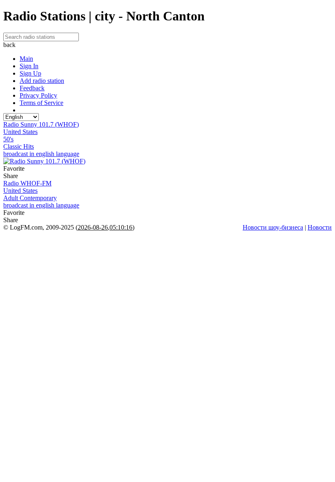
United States (20, 131)
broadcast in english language (41, 153)
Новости (320, 227)
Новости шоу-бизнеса (273, 227)
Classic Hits (18, 146)
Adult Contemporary (30, 197)
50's (8, 139)
